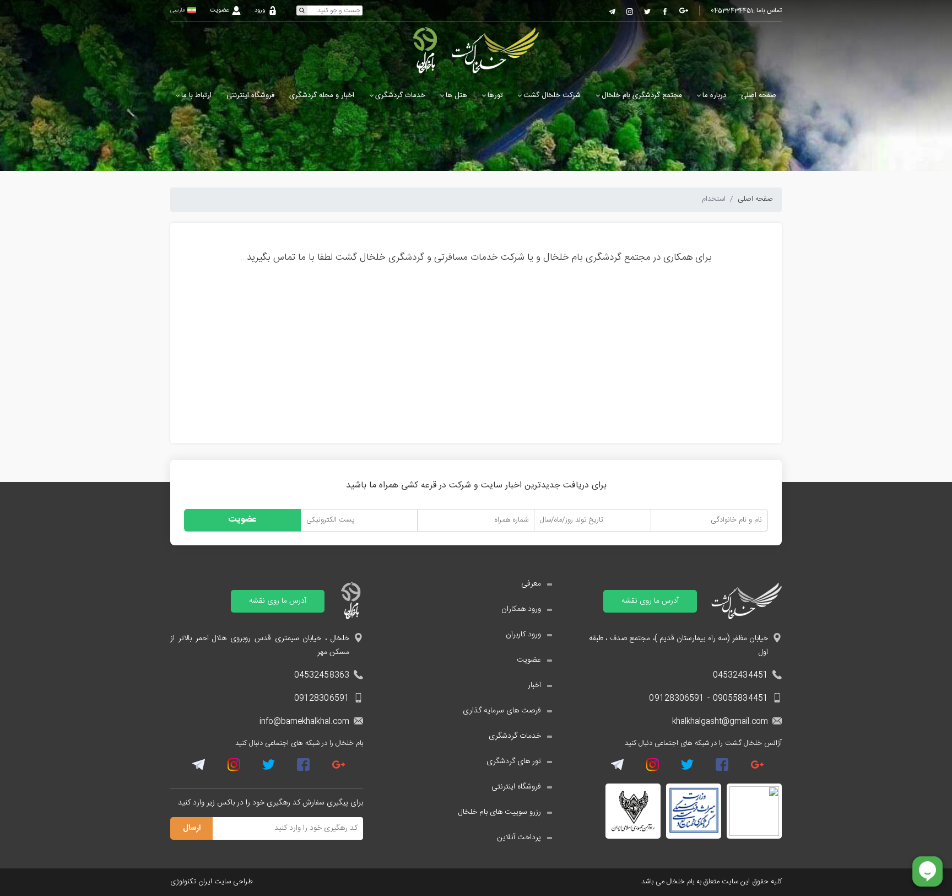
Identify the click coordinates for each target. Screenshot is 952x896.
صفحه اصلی (758, 95)
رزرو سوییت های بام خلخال (499, 812)
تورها (495, 95)
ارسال (192, 828)
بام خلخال (681, 882)
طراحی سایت (233, 882)
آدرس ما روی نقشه (650, 601)
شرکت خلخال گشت (552, 95)
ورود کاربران (523, 635)
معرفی (531, 584)
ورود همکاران (521, 609)
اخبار (534, 685)
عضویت (219, 10)
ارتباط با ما (196, 95)
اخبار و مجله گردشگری (321, 95)
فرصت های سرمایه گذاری (502, 711)
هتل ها (456, 95)
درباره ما (714, 95)
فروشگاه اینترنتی (250, 95)
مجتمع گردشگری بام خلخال (642, 95)
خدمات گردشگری (400, 95)
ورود (260, 10)
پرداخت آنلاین (519, 838)
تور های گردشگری (513, 762)
